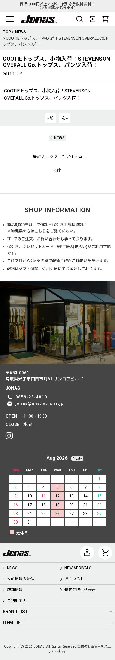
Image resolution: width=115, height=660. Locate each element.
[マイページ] (87, 553)
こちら (40, 231)
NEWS (59, 138)
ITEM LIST (13, 622)
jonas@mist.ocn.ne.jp (39, 403)
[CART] (105, 19)
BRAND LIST (15, 611)
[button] (10, 19)
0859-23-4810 (31, 397)
